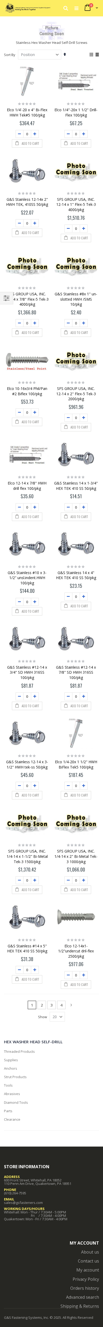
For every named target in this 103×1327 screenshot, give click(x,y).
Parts (8, 1111)
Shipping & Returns (79, 1306)
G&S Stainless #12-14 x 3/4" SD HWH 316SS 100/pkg (27, 672)
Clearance (12, 1119)
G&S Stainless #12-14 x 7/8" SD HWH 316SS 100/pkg (76, 672)
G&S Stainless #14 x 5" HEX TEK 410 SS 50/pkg (27, 948)
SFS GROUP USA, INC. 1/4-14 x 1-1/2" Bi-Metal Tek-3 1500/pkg (27, 856)
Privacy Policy (86, 1279)
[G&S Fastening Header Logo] (28, 8)
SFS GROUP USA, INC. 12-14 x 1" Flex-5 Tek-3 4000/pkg (76, 204)
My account (87, 1270)
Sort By (9, 54)
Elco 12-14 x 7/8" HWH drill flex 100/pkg (27, 486)
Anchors (10, 1068)
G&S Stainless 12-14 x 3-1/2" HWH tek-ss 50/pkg (27, 764)
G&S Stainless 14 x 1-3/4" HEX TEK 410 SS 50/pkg (76, 486)
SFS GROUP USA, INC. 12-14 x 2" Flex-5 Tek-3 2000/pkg (76, 393)
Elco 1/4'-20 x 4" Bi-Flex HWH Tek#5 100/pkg (27, 112)
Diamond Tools (16, 1102)
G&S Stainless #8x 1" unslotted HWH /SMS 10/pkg (76, 299)
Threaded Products (19, 1051)
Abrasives (12, 1093)
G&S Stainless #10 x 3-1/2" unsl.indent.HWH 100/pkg (27, 577)
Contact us (88, 1261)
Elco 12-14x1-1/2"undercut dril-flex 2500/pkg (76, 951)
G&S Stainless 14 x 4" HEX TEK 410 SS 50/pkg (76, 575)
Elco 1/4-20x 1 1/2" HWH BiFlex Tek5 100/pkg (76, 764)
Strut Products (15, 1076)
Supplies (11, 1060)
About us (90, 1252)
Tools (8, 1085)
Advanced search (82, 1297)
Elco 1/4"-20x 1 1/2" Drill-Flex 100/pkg (75, 112)
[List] (97, 55)
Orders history (84, 1288)
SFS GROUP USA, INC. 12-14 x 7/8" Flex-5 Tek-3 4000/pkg (27, 299)
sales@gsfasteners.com (23, 1202)
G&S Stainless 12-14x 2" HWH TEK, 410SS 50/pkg (27, 202)
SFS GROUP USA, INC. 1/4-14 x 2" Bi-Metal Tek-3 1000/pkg (75, 856)
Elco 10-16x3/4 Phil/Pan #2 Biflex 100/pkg (27, 391)
